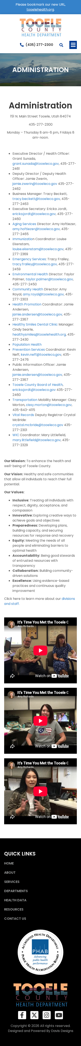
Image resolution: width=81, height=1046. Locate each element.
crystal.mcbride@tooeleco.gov (38, 425)
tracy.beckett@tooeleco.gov (36, 198)
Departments (16, 891)
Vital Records (23, 414)
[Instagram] (47, 1015)
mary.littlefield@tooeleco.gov (36, 440)
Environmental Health (30, 274)
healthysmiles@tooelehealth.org (39, 334)
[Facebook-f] (22, 1015)
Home (9, 863)
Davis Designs (62, 1030)
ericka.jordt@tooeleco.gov (34, 213)
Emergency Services (29, 259)
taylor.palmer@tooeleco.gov (49, 279)
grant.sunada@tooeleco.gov (35, 163)
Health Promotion (26, 304)
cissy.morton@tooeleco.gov (49, 404)
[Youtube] (59, 1015)
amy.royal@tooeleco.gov (43, 294)
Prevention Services (28, 349)
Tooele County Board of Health (37, 384)
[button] (73, 45)
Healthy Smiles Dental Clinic (35, 324)
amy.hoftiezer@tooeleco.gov (36, 229)
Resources (13, 909)
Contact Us (15, 918)
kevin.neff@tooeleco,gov (41, 354)
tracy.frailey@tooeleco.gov (34, 264)
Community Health (27, 289)
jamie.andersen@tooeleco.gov (37, 314)
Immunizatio (22, 239)
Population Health (27, 344)
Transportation (24, 399)
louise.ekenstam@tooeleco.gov (38, 249)
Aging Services (24, 224)
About (10, 872)
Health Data (15, 900)
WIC (15, 435)
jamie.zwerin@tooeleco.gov (35, 183)
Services (12, 881)
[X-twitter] (34, 1015)
